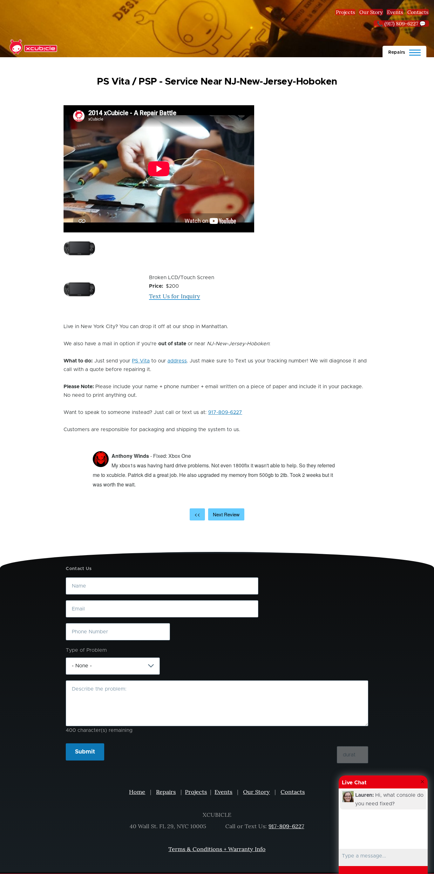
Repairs (166, 791)
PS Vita (141, 360)
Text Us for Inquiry (174, 296)
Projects (345, 12)
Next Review (226, 514)
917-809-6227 (225, 412)
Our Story (371, 12)
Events (395, 12)
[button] (79, 248)
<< (197, 514)
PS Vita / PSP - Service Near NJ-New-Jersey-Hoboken (217, 81)
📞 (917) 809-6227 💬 (401, 23)
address (177, 360)
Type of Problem (86, 650)
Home (137, 791)
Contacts (417, 12)
